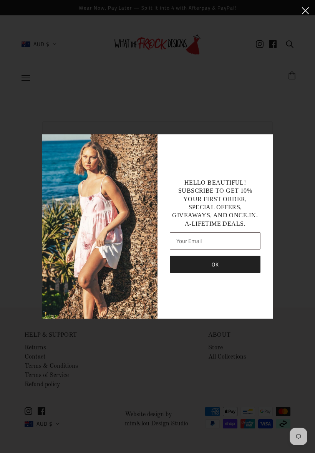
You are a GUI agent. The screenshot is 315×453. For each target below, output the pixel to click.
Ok (215, 264)
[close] (305, 10)
